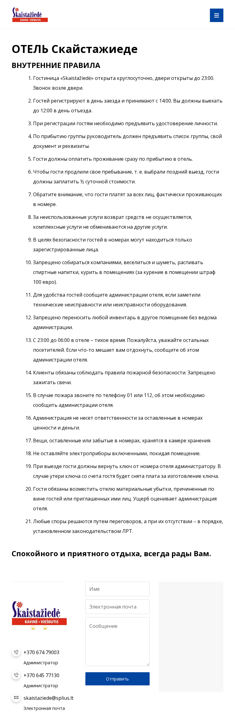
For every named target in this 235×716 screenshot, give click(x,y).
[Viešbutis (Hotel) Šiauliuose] (30, 14)
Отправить (117, 679)
